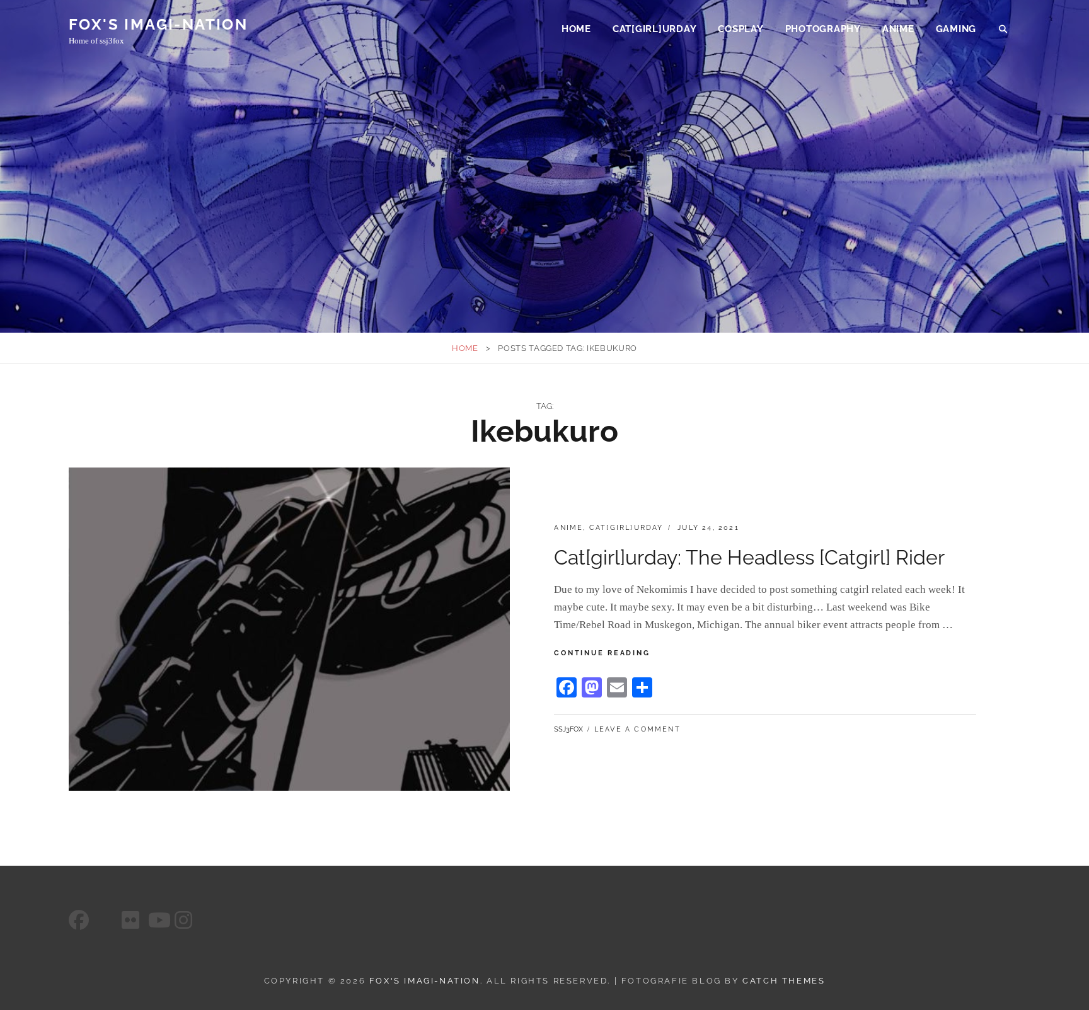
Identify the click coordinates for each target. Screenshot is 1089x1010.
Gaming (956, 29)
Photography (823, 29)
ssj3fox (568, 729)
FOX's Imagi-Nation (158, 24)
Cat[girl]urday (655, 29)
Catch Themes (783, 980)
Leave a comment (637, 729)
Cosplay (740, 29)
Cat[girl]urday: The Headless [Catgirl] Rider (749, 557)
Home (576, 29)
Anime (898, 29)
